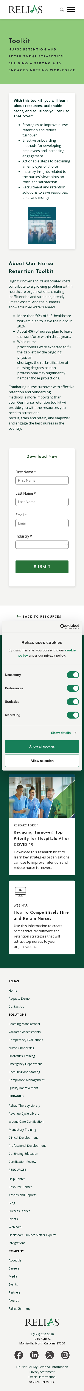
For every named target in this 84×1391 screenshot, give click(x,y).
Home (13, 990)
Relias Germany (19, 1308)
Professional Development (27, 1145)
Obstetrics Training (22, 1056)
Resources (17, 1170)
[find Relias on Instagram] (65, 1354)
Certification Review (22, 1161)
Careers (14, 1268)
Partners (14, 1292)
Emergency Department (25, 1064)
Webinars (15, 1227)
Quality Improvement (23, 1088)
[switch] (73, 688)
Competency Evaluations (26, 1040)
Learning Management (24, 1024)
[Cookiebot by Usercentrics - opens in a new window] (60, 626)
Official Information (42, 1377)
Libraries (16, 1096)
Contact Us (16, 1006)
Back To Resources (42, 616)
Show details (61, 733)
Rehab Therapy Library (24, 1105)
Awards (14, 1300)
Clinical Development (23, 1137)
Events (13, 1219)
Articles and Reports (23, 1195)
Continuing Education (23, 1153)
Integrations (17, 1243)
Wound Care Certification (26, 1121)
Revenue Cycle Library (24, 1113)
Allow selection (42, 761)
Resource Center (20, 1187)
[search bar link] (62, 9)
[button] (70, 9)
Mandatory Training (22, 1129)
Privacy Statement (42, 1372)
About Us (15, 1260)
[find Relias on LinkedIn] (34, 1354)
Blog (12, 1203)
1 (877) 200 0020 (42, 1334)
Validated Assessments (25, 1032)
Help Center (17, 1179)
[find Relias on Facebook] (18, 1354)
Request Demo (19, 998)
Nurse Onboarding (21, 1048)
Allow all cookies (42, 746)
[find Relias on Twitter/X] (49, 1354)
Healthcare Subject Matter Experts (32, 1235)
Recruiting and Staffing (24, 1072)
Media (13, 1276)
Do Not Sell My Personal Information (42, 1367)
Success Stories (19, 1211)
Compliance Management (27, 1080)
